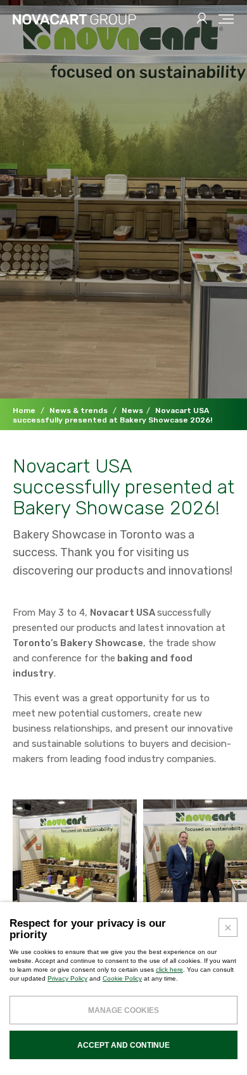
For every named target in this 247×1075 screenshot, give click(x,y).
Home (24, 410)
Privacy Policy (67, 978)
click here (169, 969)
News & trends (78, 410)
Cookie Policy (122, 978)
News (132, 410)
